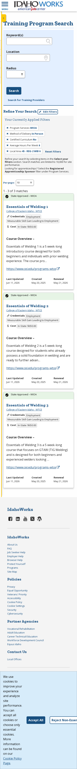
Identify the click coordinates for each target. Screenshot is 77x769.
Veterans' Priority (17, 594)
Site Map (12, 571)
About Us (12, 544)
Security (11, 609)
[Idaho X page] (33, 519)
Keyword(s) (14, 35)
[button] (5, 5)
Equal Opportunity (17, 590)
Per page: (8, 182)
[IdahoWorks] (38, 5)
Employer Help (15, 556)
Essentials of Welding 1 (27, 206)
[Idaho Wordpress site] (39, 519)
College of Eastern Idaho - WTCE (24, 211)
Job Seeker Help (16, 552)
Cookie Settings (16, 606)
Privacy (11, 586)
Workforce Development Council (25, 640)
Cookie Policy (14, 602)
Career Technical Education (22, 636)
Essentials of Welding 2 (27, 306)
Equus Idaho (14, 644)
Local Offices (14, 659)
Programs (12, 567)
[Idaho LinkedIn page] (18, 519)
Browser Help (15, 560)
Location (12, 52)
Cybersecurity (15, 613)
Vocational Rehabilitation (21, 628)
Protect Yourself (16, 564)
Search (14, 91)
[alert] (38, 197)
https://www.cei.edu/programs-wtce (31, 269)
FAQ (9, 548)
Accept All (35, 720)
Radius (11, 68)
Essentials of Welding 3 (27, 405)
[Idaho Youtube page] (25, 519)
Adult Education (16, 632)
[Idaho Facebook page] (10, 519)
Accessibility (14, 598)
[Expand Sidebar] (3, 18)
